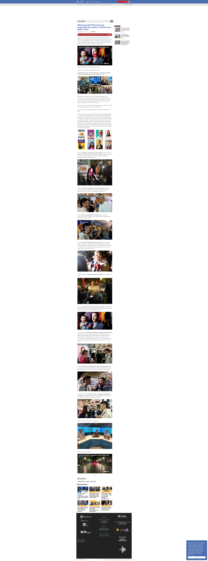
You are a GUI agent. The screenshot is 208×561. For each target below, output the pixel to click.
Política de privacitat (81, 539)
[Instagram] (125, 4)
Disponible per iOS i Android (104, 535)
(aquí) (97, 102)
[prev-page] (110, 485)
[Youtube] (131, 4)
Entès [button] (197, 557)
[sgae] (85, 524)
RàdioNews (119, 559)
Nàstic (84, 4)
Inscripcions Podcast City (107, 4)
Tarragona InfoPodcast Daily (91, 4)
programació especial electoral (105, 39)
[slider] (110, 34)
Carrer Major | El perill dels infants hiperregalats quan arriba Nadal (94, 509)
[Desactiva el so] (107, 34)
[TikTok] (128, 4)
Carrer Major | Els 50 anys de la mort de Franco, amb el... (106, 509)
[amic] (85, 520)
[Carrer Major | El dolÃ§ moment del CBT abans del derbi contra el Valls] (82, 503)
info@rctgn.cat (104, 522)
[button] (130, 2)
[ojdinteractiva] (85, 532)
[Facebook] (123, 4)
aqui (99, 67)
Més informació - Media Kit (104, 529)
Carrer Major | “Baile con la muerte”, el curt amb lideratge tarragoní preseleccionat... (106, 496)
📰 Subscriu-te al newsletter (126, 559)
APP (110, 559)
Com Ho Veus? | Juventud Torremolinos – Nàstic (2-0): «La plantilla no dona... (82, 496)
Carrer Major (79, 4)
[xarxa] (85, 516)
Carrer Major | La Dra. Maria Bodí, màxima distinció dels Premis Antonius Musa (94, 495)
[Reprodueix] (78, 34)
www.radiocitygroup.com (122, 524)
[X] (129, 4)
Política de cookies (80, 541)
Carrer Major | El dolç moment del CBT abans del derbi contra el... (82, 509)
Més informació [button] (191, 554)
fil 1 (100, 74)
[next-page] (111, 485)
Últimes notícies (98, 1)
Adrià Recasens (81, 31)
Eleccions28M (81, 21)
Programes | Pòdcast (89, 1)
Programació (114, 559)
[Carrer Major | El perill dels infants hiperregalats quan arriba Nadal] (94, 503)
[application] (94, 34)
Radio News (99, 4)
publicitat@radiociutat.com (104, 528)
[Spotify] (126, 4)
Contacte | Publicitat (106, 559)
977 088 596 (104, 521)
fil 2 (103, 74)
